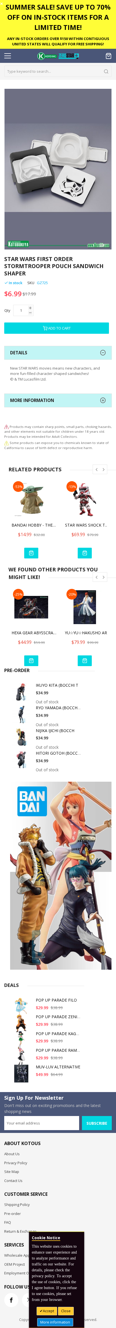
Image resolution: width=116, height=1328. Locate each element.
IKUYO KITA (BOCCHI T (57, 685)
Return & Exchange (20, 1231)
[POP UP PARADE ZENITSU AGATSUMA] (22, 1025)
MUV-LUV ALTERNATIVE (58, 1067)
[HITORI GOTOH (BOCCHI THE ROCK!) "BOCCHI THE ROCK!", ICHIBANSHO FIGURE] (22, 762)
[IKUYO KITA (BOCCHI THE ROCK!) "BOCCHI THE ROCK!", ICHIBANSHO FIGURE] (22, 694)
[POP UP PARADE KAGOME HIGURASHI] (22, 1042)
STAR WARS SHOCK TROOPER (87, 525)
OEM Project (14, 1264)
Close (66, 1310)
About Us (12, 1153)
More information (55, 1322)
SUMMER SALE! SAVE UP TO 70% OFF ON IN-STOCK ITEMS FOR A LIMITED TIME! (58, 17)
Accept (48, 1310)
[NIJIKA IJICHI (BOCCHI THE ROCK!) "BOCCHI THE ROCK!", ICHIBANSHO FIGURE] (22, 739)
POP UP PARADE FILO (56, 1000)
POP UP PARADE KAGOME (60, 1033)
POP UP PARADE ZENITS (59, 1016)
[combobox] (58, 71)
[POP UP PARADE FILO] (22, 1008)
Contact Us (13, 1180)
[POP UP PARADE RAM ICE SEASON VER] (22, 1059)
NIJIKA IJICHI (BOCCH (55, 730)
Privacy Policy (15, 1162)
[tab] (58, 353)
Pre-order (12, 1213)
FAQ (7, 1222)
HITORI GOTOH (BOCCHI (59, 753)
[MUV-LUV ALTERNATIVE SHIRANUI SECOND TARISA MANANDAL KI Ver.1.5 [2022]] (22, 1075)
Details (18, 352)
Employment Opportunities (27, 1273)
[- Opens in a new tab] (6, 443)
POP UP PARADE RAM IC (59, 1050)
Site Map (11, 1171)
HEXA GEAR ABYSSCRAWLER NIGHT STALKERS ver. (34, 632)
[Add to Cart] (31, 553)
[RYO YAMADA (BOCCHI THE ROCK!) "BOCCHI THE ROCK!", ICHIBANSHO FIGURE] (22, 716)
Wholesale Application (23, 1255)
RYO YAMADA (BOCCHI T (59, 707)
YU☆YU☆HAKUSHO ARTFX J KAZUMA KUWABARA (87, 632)
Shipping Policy (17, 1204)
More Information (32, 400)
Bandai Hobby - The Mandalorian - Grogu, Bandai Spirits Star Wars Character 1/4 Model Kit (34, 525)
